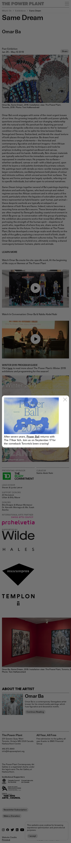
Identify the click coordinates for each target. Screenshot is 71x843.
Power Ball (33, 436)
